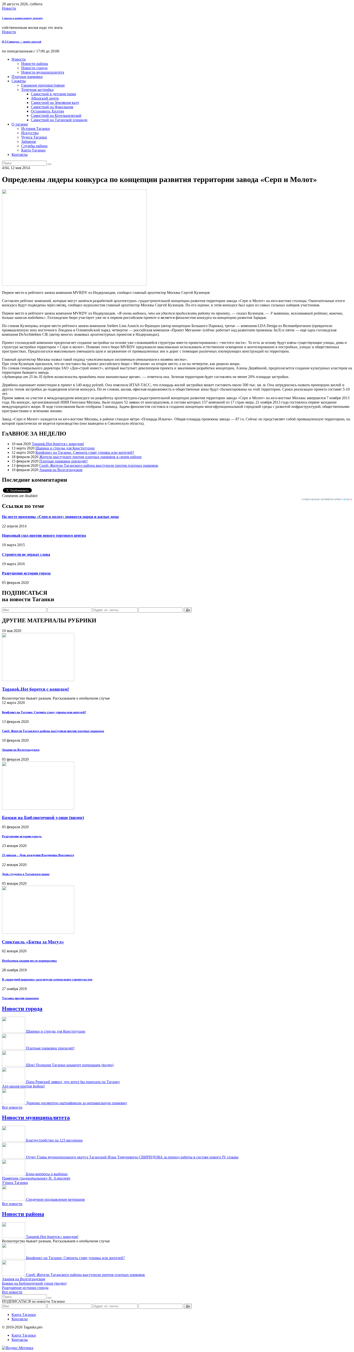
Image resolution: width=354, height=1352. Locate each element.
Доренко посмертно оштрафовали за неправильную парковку (76, 1103)
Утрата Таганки (15, 1183)
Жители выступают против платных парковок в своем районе (90, 457)
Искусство (30, 133)
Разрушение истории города (26, 573)
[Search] (49, 164)
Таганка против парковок (20, 998)
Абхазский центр (45, 98)
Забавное (28, 141)
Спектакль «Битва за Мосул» (33, 941)
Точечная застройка (37, 90)
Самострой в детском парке (53, 94)
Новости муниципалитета (42, 72)
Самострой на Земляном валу (55, 103)
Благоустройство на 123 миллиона (54, 1140)
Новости (9, 8)
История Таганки (35, 128)
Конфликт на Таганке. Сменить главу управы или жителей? (84, 452)
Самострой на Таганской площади (59, 120)
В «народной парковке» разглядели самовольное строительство (47, 979)
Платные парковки (27, 77)
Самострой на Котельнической (56, 116)
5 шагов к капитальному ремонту (22, 18)
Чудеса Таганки (34, 137)
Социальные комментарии (327, 499)
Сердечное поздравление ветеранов (55, 1199)
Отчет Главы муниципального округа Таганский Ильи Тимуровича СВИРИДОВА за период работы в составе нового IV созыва (132, 1157)
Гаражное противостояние (43, 85)
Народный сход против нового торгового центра (44, 535)
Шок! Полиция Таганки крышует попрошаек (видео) (69, 1065)
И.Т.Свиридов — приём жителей (21, 41)
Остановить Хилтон (47, 111)
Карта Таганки (33, 150)
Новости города (34, 68)
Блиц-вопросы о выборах (47, 1174)
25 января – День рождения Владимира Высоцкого (38, 855)
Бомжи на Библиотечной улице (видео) (43, 817)
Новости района (34, 64)
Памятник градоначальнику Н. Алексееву (36, 1178)
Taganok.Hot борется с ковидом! (58, 444)
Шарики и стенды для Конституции (65, 448)
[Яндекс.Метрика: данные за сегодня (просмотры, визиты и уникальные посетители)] (17, 1348)
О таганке (20, 124)
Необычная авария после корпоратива (29, 960)
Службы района (34, 146)
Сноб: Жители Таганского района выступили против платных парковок (98, 465)
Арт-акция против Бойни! (23, 1086)
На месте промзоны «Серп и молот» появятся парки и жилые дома (60, 517)
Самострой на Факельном (52, 107)
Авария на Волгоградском (60, 470)
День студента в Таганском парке (26, 874)
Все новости (12, 1107)
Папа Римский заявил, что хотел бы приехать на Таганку (73, 1082)
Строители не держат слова (26, 554)
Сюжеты (19, 81)
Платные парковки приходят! (63, 461)
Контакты (20, 154)
